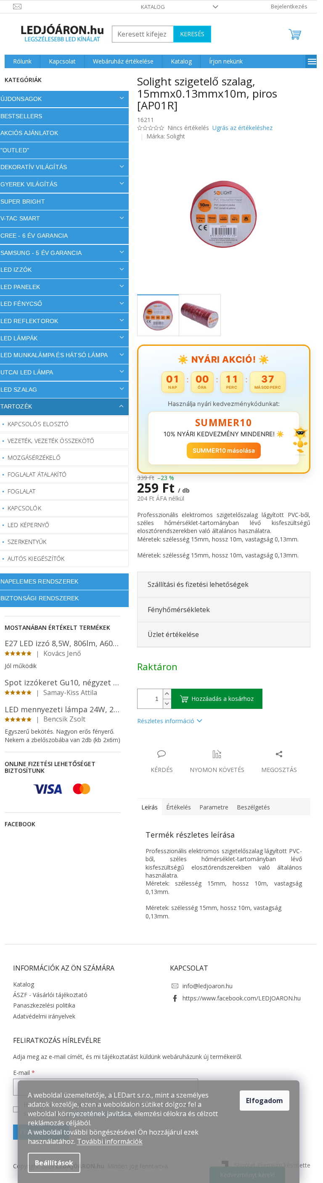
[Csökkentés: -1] (163, 703)
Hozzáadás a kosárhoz (219, 699)
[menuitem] (19, 61)
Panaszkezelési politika (41, 1005)
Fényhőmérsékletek (175, 609)
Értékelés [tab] (175, 807)
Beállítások (54, 1162)
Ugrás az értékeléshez (239, 128)
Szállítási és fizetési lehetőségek (194, 584)
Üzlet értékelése (170, 634)
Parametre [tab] (210, 807)
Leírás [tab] (146, 807)
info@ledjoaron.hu (205, 986)
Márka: (162, 136)
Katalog (150, 7)
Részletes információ (162, 721)
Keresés (189, 34)
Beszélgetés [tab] (250, 807)
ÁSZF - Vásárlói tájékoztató (47, 995)
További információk (110, 1141)
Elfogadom (264, 1100)
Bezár (192, 745)
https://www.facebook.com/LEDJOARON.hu (239, 998)
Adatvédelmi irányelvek (41, 1016)
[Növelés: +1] (163, 694)
